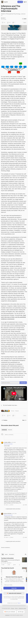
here (11, 37)
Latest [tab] (6, 554)
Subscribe (20, 2)
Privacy (12, 608)
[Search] (25, 554)
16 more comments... (5, 547)
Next (23, 420)
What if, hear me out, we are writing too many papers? (10, 560)
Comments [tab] (4, 429)
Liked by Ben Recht (9, 443)
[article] (14, 561)
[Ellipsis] (26, 442)
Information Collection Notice (18, 597)
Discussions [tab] (11, 554)
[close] (24, 571)
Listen (25, 18)
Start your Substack (10, 611)
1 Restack (17, 410)
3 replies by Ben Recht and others (13, 541)
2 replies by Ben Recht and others (13, 508)
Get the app (20, 611)
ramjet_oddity (7, 442)
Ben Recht (3, 18)
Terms (16, 608)
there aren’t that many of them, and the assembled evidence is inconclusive (13, 317)
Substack (7, 615)
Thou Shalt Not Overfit (7, 568)
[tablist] (7, 429)
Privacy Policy (15, 599)
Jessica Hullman (7, 513)
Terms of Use (21, 596)
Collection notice (22, 608)
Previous (5, 420)
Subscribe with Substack (15, 593)
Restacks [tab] (10, 429)
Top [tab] (2, 554)
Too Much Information (7, 558)
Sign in (25, 2)
